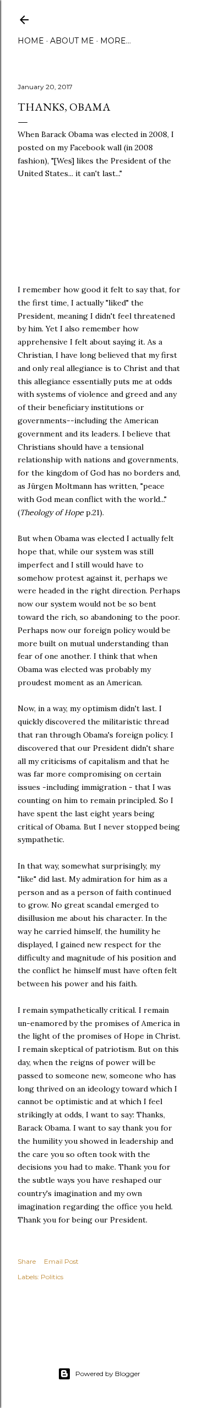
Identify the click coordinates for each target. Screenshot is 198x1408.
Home (31, 41)
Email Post (61, 1261)
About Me (72, 41)
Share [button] (27, 1261)
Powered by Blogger (107, 1373)
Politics (52, 1277)
